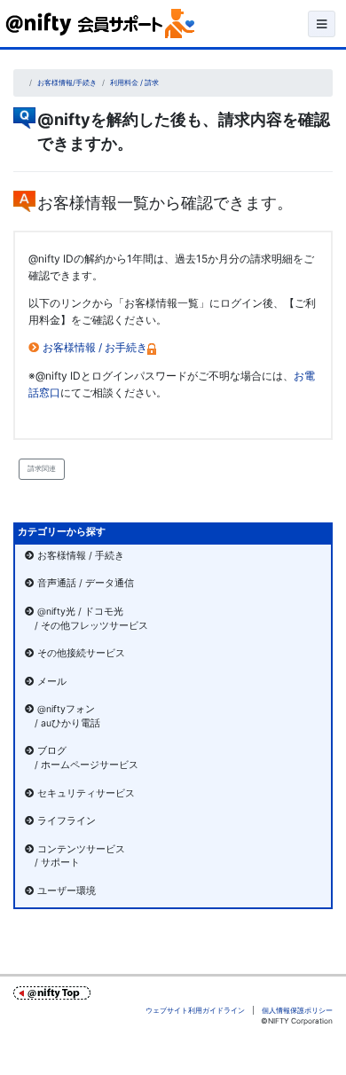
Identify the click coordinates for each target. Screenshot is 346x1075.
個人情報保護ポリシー (297, 1010)
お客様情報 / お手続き (95, 347)
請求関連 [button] (42, 468)
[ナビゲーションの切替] (321, 24)
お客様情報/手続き (67, 82)
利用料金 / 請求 (134, 82)
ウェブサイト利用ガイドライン (195, 1010)
